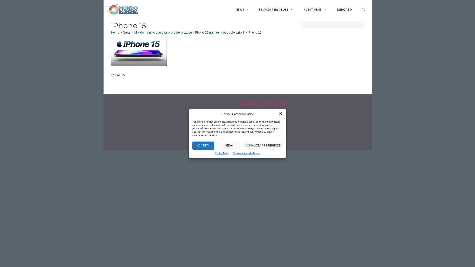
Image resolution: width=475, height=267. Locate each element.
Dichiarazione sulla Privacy (246, 153)
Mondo (139, 32)
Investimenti (312, 9)
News (240, 9)
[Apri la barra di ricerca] (363, 9)
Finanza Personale (273, 9)
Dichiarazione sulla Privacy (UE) (263, 103)
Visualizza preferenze (263, 145)
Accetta (203, 145)
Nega (229, 145)
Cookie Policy (222, 153)
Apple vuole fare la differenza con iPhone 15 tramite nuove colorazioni (195, 32)
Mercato (344, 9)
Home (115, 32)
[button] (281, 114)
